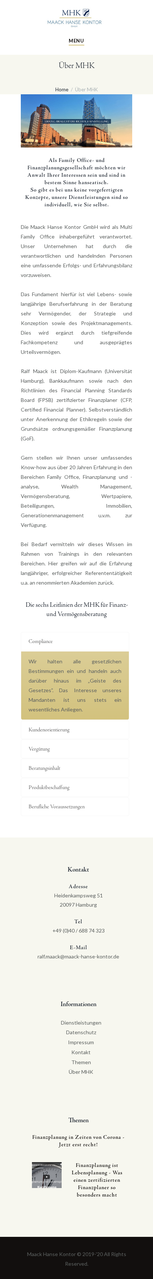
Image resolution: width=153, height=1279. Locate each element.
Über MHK (81, 1072)
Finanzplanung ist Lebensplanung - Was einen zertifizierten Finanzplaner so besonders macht (97, 1180)
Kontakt (81, 1052)
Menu (76, 41)
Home (61, 89)
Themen (81, 1062)
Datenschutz (81, 1032)
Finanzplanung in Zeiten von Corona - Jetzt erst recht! (78, 1141)
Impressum (81, 1042)
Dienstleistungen (81, 1022)
